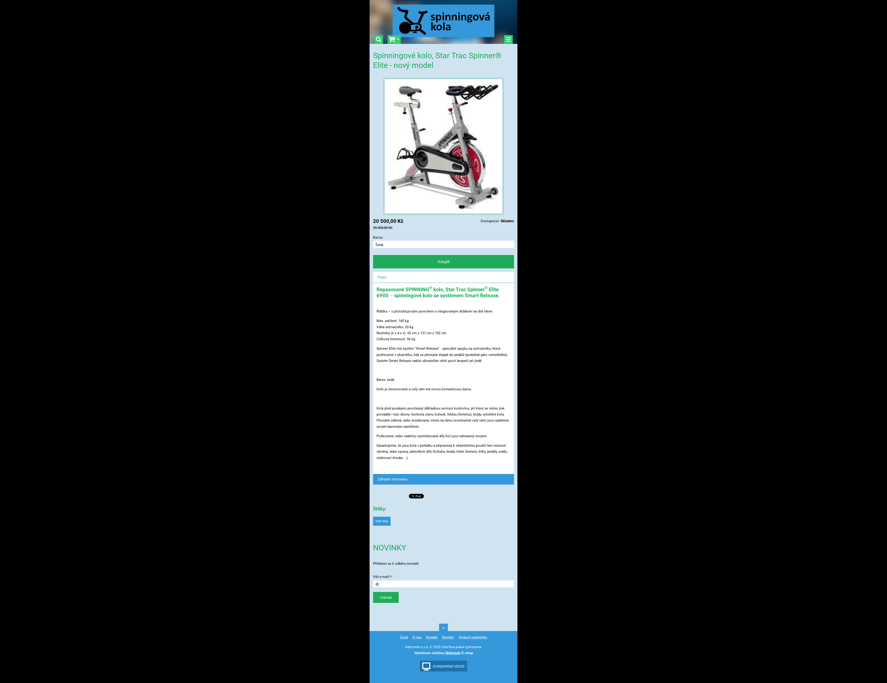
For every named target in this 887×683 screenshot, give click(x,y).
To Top (443, 628)
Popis (382, 277)
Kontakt (431, 637)
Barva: (378, 237)
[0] (392, 39)
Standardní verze (449, 666)
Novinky (448, 637)
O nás (417, 637)
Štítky (379, 509)
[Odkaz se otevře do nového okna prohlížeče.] (444, 146)
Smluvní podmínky (473, 637)
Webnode (453, 653)
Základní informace (392, 479)
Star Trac (381, 521)
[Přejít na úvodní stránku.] (443, 22)
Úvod (404, 637)
